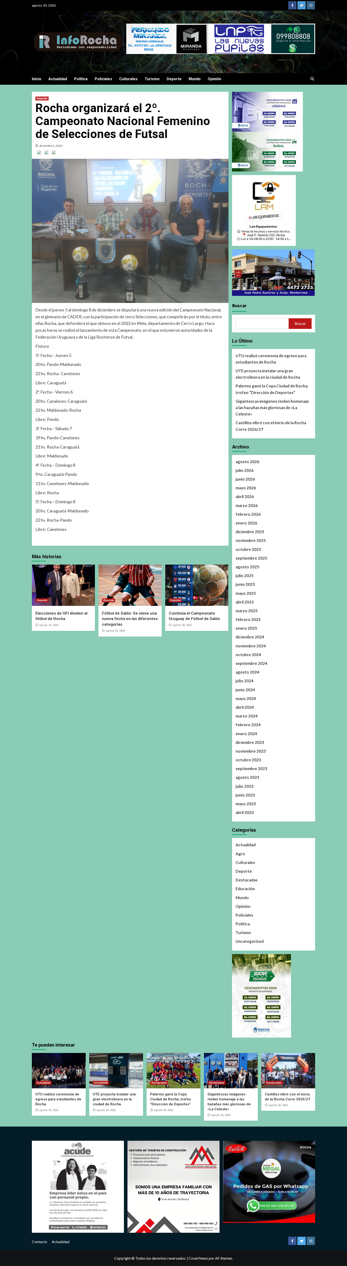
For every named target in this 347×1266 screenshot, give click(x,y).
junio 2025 (245, 584)
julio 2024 (245, 680)
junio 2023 (245, 794)
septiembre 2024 (251, 663)
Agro (240, 853)
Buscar (239, 305)
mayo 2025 (246, 593)
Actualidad (57, 79)
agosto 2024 (247, 672)
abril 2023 (245, 812)
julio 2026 (245, 470)
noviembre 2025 (251, 540)
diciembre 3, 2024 (50, 145)
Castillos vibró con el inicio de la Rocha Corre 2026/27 (271, 426)
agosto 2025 (247, 566)
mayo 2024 (246, 698)
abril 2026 (245, 496)
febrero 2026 (248, 514)
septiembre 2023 (251, 768)
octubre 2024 (248, 654)
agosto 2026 (247, 461)
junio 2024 (245, 689)
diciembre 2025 (250, 531)
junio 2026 (245, 479)
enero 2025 (246, 628)
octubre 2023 (248, 759)
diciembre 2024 (250, 636)
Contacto (39, 1241)
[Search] (312, 79)
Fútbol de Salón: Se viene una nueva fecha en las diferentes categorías (130, 619)
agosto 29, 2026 (48, 625)
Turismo (152, 79)
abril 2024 (245, 707)
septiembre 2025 (251, 558)
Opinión (214, 79)
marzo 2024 (247, 715)
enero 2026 (246, 522)
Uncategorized (250, 941)
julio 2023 (245, 786)
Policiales (103, 79)
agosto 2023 (247, 777)
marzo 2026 (247, 505)
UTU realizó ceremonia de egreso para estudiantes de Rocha (271, 359)
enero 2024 (246, 733)
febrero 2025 (248, 619)
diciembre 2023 (250, 742)
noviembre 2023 (251, 751)
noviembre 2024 (251, 645)
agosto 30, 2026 (48, 1110)
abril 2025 (245, 601)
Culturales (128, 79)
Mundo (195, 79)
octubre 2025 (248, 549)
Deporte (174, 79)
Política (81, 79)
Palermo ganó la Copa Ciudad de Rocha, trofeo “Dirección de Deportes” (272, 389)
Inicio (36, 79)
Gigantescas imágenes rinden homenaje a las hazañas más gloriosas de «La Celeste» (272, 407)
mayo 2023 (246, 803)
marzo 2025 (247, 610)
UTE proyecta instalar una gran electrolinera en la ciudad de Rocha (268, 374)
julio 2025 (245, 575)
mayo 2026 (246, 487)
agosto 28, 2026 (182, 625)
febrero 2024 (248, 724)
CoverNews (198, 1258)
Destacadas (247, 879)
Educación (245, 888)
